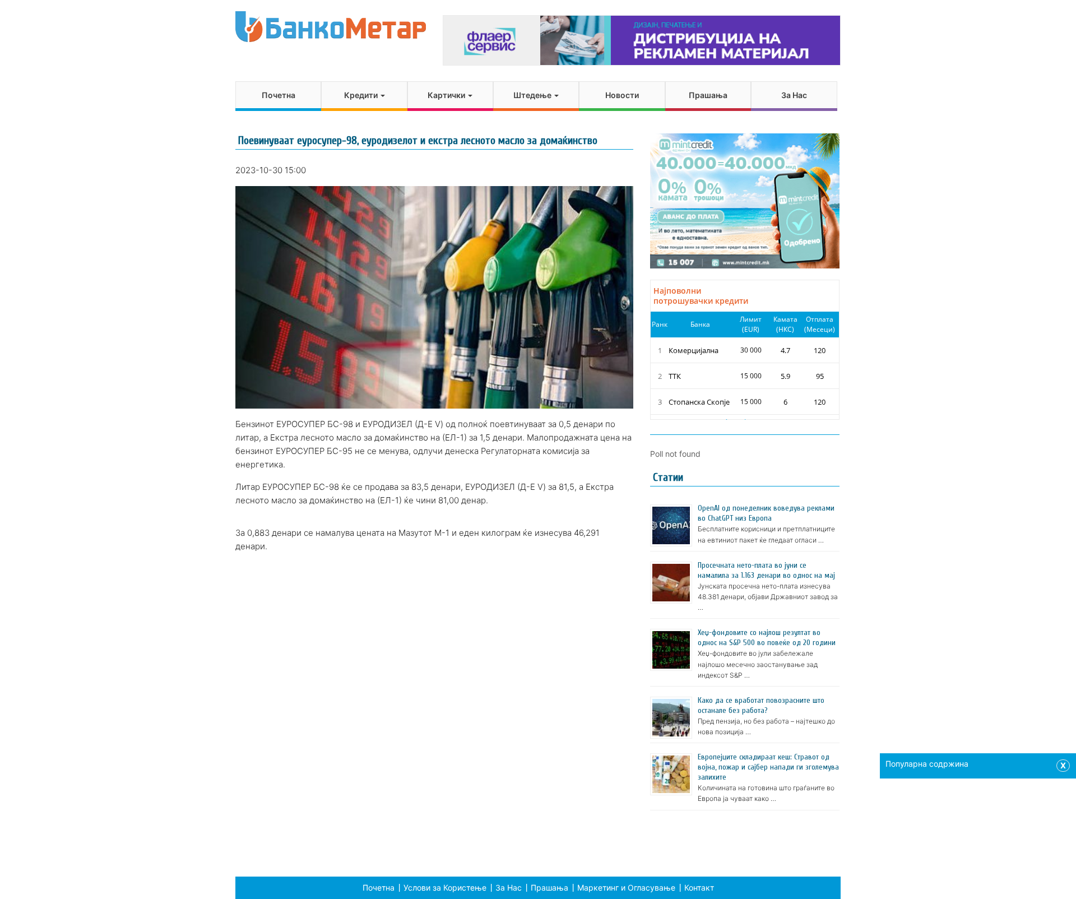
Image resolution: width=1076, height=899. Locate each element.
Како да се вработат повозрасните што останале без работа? (761, 705)
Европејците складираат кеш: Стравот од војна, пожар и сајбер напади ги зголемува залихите (768, 767)
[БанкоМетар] (330, 26)
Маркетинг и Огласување (626, 887)
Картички (447, 95)
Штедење (533, 95)
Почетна (278, 95)
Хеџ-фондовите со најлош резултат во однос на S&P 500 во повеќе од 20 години (767, 637)
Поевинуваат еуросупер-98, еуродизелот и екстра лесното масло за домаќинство (417, 140)
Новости (622, 95)
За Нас (794, 95)
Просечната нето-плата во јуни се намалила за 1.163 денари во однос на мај (766, 570)
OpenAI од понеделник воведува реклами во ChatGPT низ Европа (766, 513)
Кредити (361, 95)
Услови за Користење (445, 887)
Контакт (699, 887)
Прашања (708, 95)
